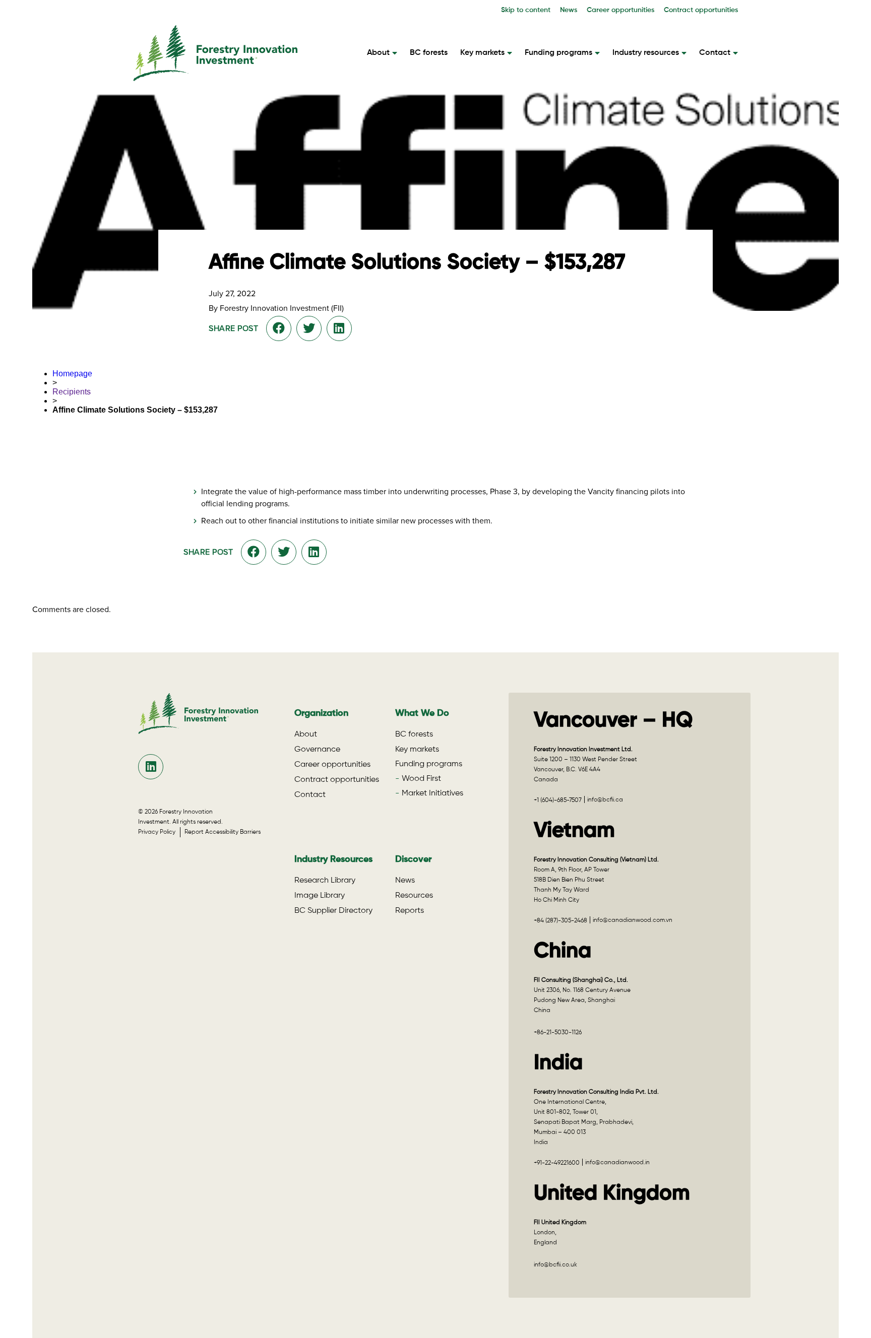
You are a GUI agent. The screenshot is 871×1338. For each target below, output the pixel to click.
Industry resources (645, 53)
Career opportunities (620, 10)
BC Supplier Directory (333, 911)
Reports (409, 911)
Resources (414, 896)
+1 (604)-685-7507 (558, 800)
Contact (714, 53)
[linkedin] (151, 767)
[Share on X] (309, 328)
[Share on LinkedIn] (339, 328)
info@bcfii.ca (605, 800)
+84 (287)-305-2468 (560, 921)
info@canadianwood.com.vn (632, 920)
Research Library (324, 881)
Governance (317, 750)
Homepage (72, 373)
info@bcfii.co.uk (555, 1265)
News (568, 10)
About (378, 53)
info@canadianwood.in (617, 1163)
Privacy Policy (159, 832)
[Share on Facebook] (279, 328)
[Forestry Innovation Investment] (215, 76)
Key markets (482, 53)
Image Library (319, 896)
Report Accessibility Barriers (222, 832)
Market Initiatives (432, 793)
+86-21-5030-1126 (558, 1033)
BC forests (429, 53)
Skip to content (525, 10)
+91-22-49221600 (557, 1163)
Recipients (71, 391)
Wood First (421, 779)
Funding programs (558, 53)
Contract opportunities (701, 10)
